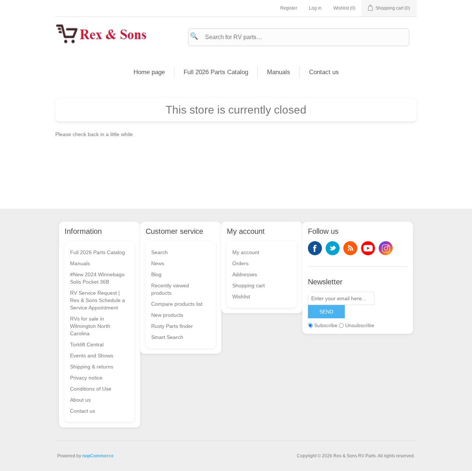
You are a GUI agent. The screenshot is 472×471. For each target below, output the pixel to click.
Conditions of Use (90, 389)
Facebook (315, 248)
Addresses (244, 274)
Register (288, 8)
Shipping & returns (91, 367)
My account (245, 252)
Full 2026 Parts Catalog (216, 72)
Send (326, 312)
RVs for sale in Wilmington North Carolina (90, 326)
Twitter (333, 248)
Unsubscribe (359, 325)
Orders (240, 263)
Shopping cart (248, 285)
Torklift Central (87, 344)
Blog (156, 274)
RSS (350, 248)
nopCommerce (98, 455)
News (157, 263)
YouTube (368, 248)
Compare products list (176, 304)
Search (159, 252)
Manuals (278, 72)
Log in (315, 8)
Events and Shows (91, 356)
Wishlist (241, 296)
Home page (149, 72)
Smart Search (167, 337)
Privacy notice (86, 378)
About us (80, 400)
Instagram (386, 248)
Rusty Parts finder (172, 326)
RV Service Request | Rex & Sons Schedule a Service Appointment (97, 300)
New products (167, 315)
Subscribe (325, 325)
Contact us (324, 72)
